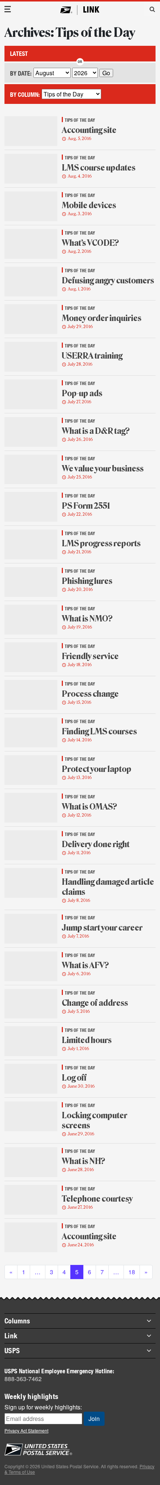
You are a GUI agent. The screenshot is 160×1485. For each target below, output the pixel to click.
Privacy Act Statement (26, 1430)
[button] (150, 8)
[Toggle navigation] (7, 9)
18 (131, 1272)
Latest (19, 53)
